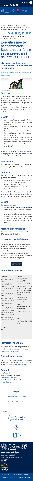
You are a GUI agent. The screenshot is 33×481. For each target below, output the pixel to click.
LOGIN (26, 2)
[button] (30, 2)
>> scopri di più (14, 351)
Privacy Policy (7, 474)
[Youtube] (7, 5)
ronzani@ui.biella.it (7, 382)
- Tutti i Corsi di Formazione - (16, 402)
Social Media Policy (24, 477)
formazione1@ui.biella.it (9, 378)
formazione (25, 73)
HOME (3, 25)
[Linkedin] (4, 5)
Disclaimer (27, 474)
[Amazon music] (14, 5)
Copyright (13, 477)
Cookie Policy (18, 474)
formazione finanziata (10, 73)
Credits (5, 477)
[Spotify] (10, 5)
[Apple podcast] (17, 5)
